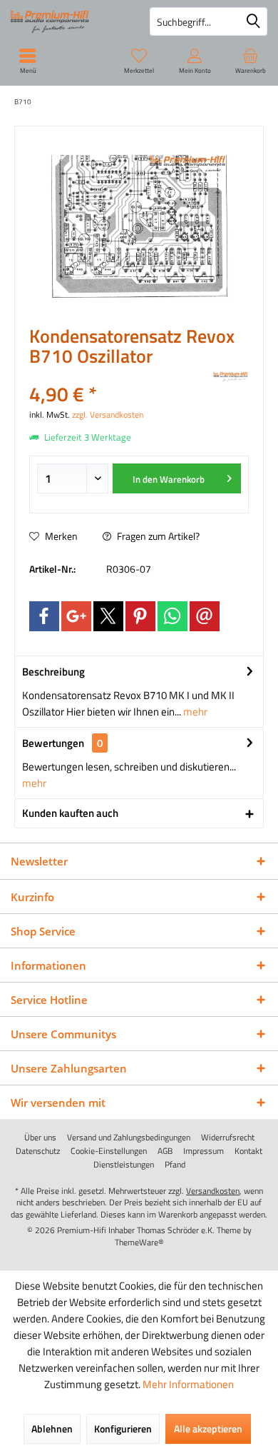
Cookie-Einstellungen (109, 1151)
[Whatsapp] (172, 616)
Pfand (175, 1164)
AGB (165, 1151)
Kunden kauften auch (70, 813)
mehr (194, 711)
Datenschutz (38, 1151)
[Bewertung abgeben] (119, 375)
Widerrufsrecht (227, 1137)
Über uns (40, 1137)
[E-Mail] (205, 616)
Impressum (203, 1151)
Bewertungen (53, 743)
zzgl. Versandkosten (107, 414)
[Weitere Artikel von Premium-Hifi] (231, 377)
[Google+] (76, 616)
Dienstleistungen (123, 1164)
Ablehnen (52, 1428)
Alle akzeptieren (208, 1428)
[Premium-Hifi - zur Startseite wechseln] (69, 21)
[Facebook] (44, 616)
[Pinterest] (140, 616)
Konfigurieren (123, 1428)
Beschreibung (53, 671)
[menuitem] (250, 61)
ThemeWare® (139, 1242)
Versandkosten (213, 1191)
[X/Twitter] (108, 616)
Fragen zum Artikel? (157, 535)
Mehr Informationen (188, 1384)
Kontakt (248, 1151)
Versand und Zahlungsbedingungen (128, 1137)
